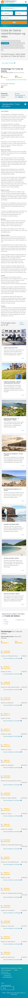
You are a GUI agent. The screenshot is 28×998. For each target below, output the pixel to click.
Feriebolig (13, 43)
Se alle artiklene (22, 323)
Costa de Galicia (12, 41)
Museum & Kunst (6, 45)
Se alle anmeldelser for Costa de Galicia (16, 79)
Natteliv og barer (17, 45)
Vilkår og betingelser (6, 970)
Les (22, 358)
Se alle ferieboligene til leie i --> (20, 95)
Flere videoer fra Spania (8, 63)
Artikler (16, 970)
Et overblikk (5, 43)
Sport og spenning (19, 48)
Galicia (4, 41)
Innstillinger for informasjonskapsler (7, 976)
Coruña (6, 624)
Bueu (5, 620)
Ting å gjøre (20, 43)
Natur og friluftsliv (7, 48)
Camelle (6, 622)
